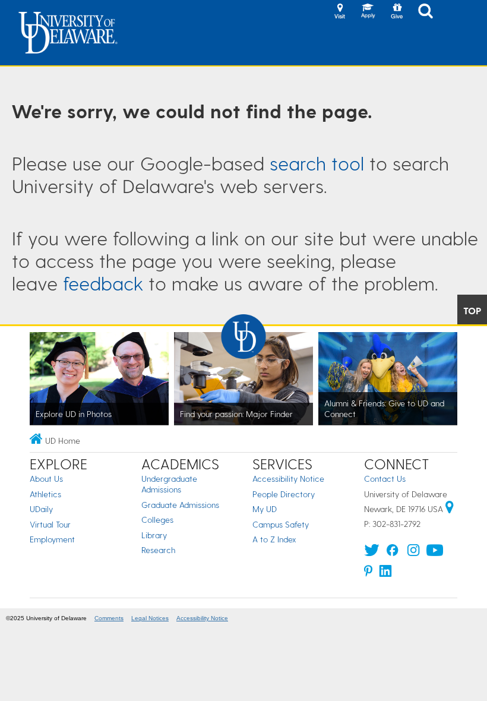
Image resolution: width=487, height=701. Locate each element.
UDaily (41, 509)
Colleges (157, 519)
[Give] (397, 12)
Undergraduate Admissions (169, 483)
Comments (109, 618)
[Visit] (340, 12)
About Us (46, 478)
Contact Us (385, 478)
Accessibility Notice (288, 478)
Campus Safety (280, 524)
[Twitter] (372, 553)
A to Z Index (274, 539)
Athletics (45, 494)
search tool (317, 162)
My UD (264, 509)
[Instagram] (413, 553)
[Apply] (368, 12)
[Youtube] (434, 553)
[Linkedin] (385, 574)
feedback (103, 282)
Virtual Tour (50, 524)
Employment (52, 539)
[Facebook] (392, 553)
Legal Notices (150, 618)
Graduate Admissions (180, 505)
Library (154, 535)
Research (158, 550)
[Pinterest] (368, 574)
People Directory (283, 494)
